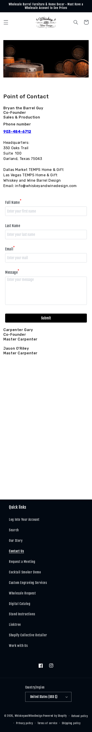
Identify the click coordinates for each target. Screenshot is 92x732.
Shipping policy (71, 723)
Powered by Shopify (55, 715)
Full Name (13, 202)
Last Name (12, 226)
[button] (6, 22)
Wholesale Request (22, 593)
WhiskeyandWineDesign (29, 715)
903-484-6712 (17, 131)
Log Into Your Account (24, 519)
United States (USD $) (44, 697)
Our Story (16, 540)
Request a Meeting (22, 562)
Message (12, 272)
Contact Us (16, 551)
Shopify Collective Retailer (28, 635)
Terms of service (47, 723)
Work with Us (18, 646)
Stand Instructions (22, 614)
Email (10, 248)
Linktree (15, 624)
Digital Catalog (19, 604)
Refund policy (79, 716)
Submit (46, 318)
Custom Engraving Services (28, 583)
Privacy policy (24, 723)
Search (14, 530)
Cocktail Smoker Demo (25, 572)
